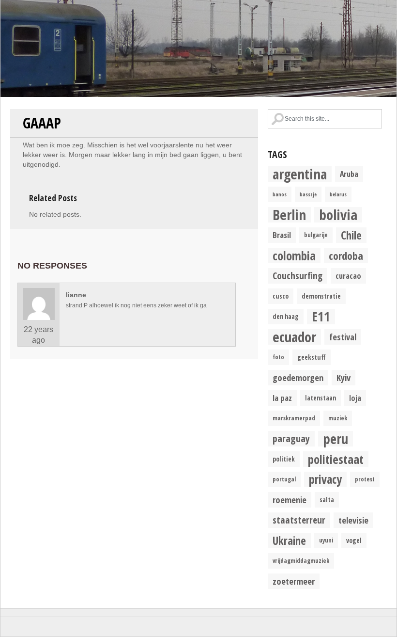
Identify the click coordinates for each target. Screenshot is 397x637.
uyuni (326, 540)
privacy (325, 479)
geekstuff (311, 357)
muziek (337, 418)
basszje (308, 194)
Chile (351, 235)
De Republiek (198, 48)
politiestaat (336, 459)
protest (365, 479)
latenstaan (320, 398)
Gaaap (42, 123)
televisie (353, 520)
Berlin (289, 215)
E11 (321, 316)
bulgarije (316, 235)
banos (280, 194)
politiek (284, 459)
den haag (286, 316)
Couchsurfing (297, 275)
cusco (281, 296)
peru (335, 438)
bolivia (338, 215)
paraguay (291, 438)
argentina (300, 174)
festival (342, 337)
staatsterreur (299, 519)
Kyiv (343, 377)
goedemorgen (298, 377)
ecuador (294, 337)
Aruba (349, 174)
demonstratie (321, 296)
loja (355, 398)
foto (278, 357)
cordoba (346, 255)
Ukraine (289, 540)
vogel (354, 540)
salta (327, 499)
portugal (284, 479)
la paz (282, 397)
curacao (348, 276)
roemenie (289, 500)
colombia (294, 255)
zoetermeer (294, 581)
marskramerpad (294, 418)
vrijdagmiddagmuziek (301, 561)
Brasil (282, 234)
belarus (338, 194)
